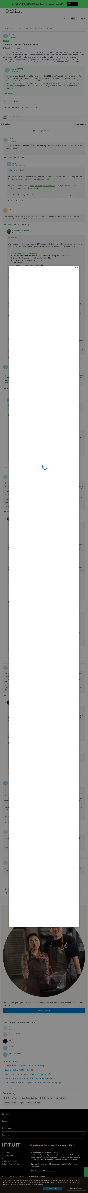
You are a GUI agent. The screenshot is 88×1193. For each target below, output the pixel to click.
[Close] (76, 268)
